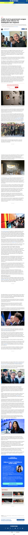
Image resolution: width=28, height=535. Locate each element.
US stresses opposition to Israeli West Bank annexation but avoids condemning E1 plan (18, 503)
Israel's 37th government (4, 516)
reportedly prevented (6, 329)
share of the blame (20, 117)
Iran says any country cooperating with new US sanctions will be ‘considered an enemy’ (7, 496)
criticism (17, 395)
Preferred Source (16, 26)
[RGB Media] (12, 532)
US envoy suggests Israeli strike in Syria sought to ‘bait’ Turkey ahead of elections (18, 496)
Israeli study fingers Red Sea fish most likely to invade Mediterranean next (7, 503)
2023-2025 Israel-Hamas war (15, 515)
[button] (26, 0)
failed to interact (18, 118)
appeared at (6, 344)
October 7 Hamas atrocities (21, 515)
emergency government (5, 279)
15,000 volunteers (5, 231)
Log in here (22, 521)
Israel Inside (5, 515)
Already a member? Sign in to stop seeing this (13, 485)
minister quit (14, 242)
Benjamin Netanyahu (9, 515)
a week (8, 177)
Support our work (12, 483)
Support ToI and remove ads (21, 2)
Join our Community (6, 2)
